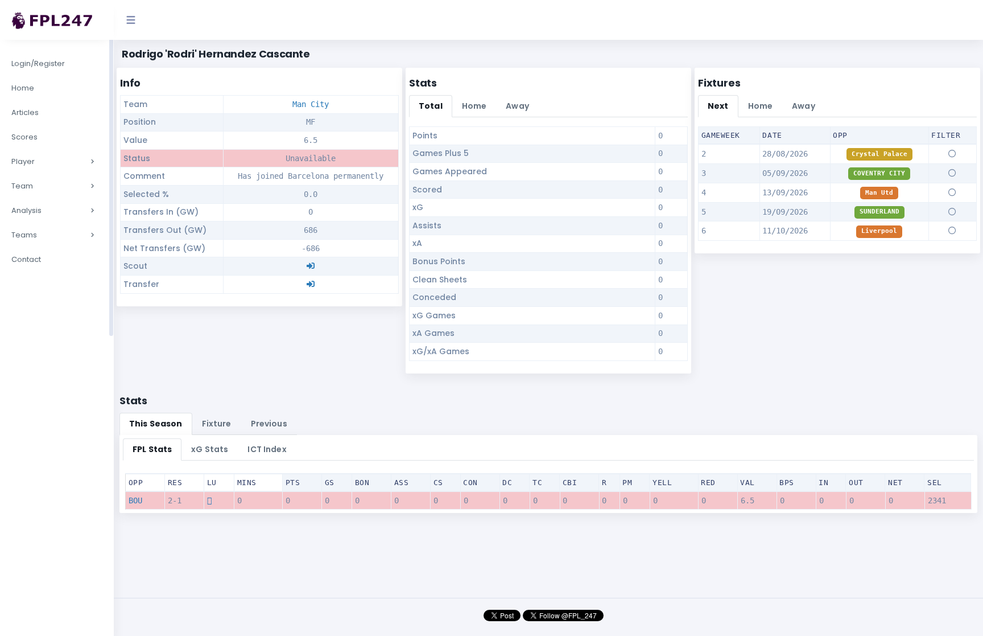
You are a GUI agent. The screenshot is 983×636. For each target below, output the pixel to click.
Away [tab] (517, 106)
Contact (26, 259)
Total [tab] (431, 106)
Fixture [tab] (217, 423)
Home (22, 88)
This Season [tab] (156, 423)
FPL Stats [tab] (152, 449)
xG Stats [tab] (209, 449)
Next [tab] (718, 106)
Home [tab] (474, 106)
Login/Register (38, 63)
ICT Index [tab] (266, 449)
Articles (25, 112)
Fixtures (719, 83)
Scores (24, 137)
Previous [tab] (269, 423)
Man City (310, 104)
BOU (135, 500)
